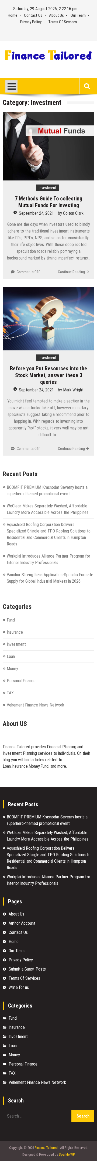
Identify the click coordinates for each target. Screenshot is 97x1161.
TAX (10, 692)
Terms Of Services (62, 21)
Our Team (78, 15)
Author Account (22, 923)
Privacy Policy (30, 21)
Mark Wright (73, 389)
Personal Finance (21, 680)
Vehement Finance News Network (35, 705)
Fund (11, 620)
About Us (56, 15)
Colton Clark (73, 213)
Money (12, 668)
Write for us (19, 987)
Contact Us (33, 15)
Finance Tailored (46, 1148)
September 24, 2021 (36, 213)
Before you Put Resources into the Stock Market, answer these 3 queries (48, 375)
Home (12, 15)
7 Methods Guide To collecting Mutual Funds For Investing (48, 202)
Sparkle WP (67, 1154)
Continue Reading (71, 272)
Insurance (15, 632)
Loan (11, 656)
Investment (47, 188)
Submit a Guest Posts (27, 969)
